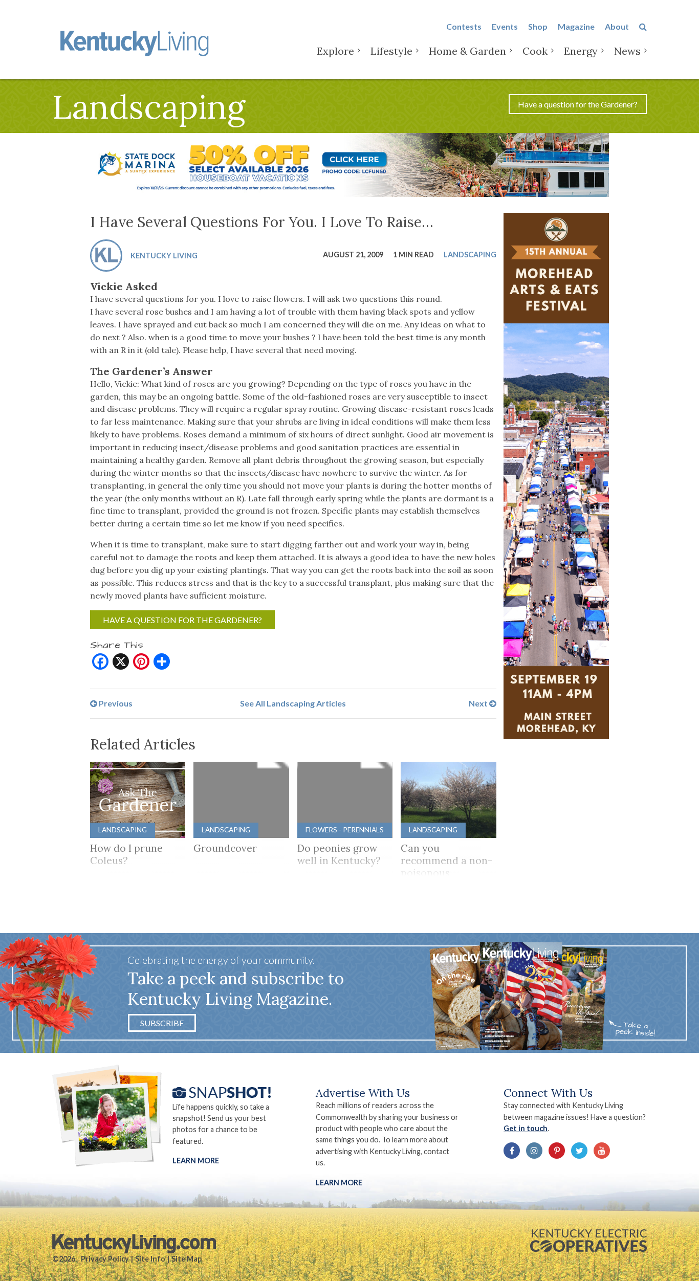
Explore (335, 51)
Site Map (186, 1258)
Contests (464, 26)
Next (479, 703)
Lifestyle (391, 51)
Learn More (195, 1160)
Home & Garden (467, 51)
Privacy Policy (105, 1258)
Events (505, 26)
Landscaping (470, 254)
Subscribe (162, 1023)
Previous (115, 703)
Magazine (576, 26)
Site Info (150, 1258)
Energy (581, 51)
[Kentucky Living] (136, 41)
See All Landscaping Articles (293, 703)
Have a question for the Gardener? (578, 104)
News (627, 51)
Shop (538, 26)
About (617, 26)
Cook (535, 51)
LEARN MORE (339, 1182)
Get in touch (526, 1128)
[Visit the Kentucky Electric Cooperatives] (588, 1240)
